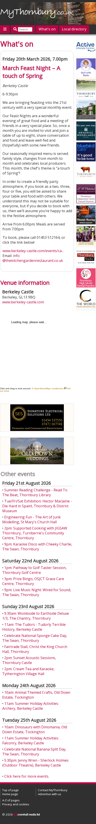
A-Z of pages (11, 800)
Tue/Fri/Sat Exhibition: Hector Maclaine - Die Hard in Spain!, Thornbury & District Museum (37, 506)
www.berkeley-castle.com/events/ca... (33, 250)
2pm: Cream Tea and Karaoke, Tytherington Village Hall (28, 671)
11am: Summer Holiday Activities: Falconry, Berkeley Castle (30, 740)
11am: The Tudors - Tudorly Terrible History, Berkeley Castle (34, 627)
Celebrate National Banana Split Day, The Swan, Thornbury (34, 752)
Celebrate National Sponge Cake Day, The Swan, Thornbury (34, 638)
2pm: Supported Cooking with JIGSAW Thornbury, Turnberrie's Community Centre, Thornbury (34, 533)
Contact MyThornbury (52, 790)
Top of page (10, 790)
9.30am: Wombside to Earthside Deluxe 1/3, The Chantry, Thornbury (35, 616)
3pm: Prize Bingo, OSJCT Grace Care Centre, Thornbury (33, 581)
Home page (10, 794)
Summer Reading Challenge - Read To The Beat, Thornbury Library (34, 492)
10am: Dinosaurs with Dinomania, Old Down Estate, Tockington (34, 729)
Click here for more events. (26, 776)
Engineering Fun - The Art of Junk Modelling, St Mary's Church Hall (31, 519)
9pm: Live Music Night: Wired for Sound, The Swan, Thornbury (36, 592)
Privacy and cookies (15, 804)
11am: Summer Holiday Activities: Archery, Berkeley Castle (30, 706)
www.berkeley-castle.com (23, 302)
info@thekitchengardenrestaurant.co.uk (32, 258)
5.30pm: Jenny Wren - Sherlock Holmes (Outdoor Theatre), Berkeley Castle (35, 763)
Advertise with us (49, 794)
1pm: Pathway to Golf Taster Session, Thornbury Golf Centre (34, 570)
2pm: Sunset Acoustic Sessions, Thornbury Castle (29, 660)
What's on (47, 29)
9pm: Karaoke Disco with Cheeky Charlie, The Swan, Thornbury (37, 546)
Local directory (74, 29)
